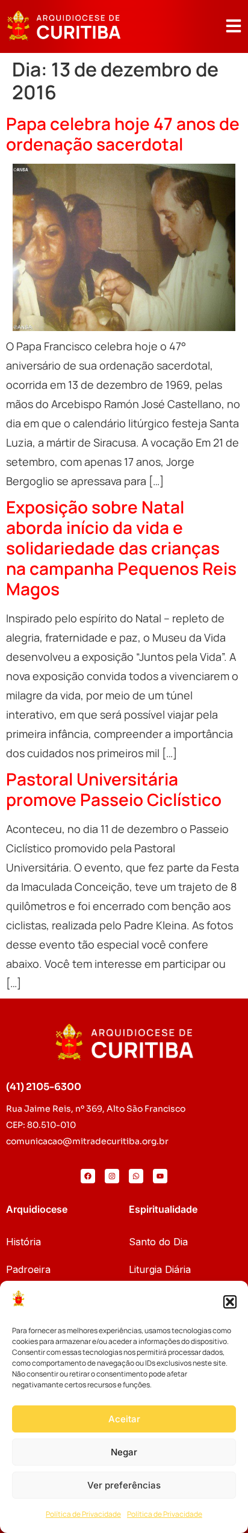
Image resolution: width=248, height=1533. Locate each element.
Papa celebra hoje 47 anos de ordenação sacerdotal (123, 133)
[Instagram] (112, 1176)
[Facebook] (88, 1176)
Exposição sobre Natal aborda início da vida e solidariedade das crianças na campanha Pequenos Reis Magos (121, 547)
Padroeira (28, 1269)
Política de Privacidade (83, 1514)
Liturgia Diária (160, 1269)
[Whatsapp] (136, 1176)
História (23, 1242)
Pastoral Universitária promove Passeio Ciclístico (114, 789)
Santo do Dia (158, 1242)
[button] (230, 1302)
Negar (124, 1452)
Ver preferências (124, 1485)
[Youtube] (160, 1176)
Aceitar (124, 1419)
